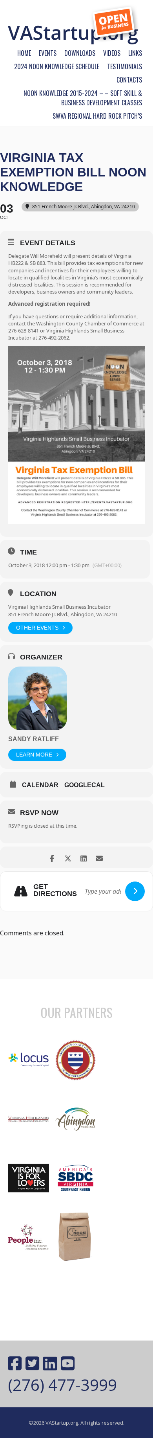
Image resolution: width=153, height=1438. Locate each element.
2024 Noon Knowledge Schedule (56, 66)
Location (38, 593)
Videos (111, 53)
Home (24, 53)
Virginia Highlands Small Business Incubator (59, 606)
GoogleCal (84, 785)
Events (47, 53)
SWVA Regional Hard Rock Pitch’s (97, 116)
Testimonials (124, 66)
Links (135, 53)
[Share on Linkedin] (83, 857)
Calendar (40, 785)
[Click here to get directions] (135, 891)
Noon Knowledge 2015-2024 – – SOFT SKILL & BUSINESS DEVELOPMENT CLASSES (83, 97)
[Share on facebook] (52, 857)
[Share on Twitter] (68, 857)
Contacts (129, 79)
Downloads (79, 53)
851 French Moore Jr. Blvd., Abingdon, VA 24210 (62, 614)
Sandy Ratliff (33, 739)
